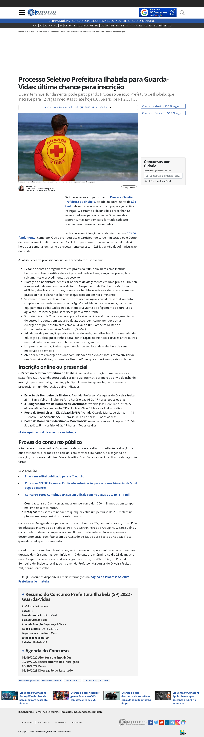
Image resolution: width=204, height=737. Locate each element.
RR (150, 25)
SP (160, 25)
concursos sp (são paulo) (96, 680)
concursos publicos (29, 680)
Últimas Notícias (59, 21)
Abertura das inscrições (46, 657)
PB (112, 25)
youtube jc (123, 21)
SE (165, 25)
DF (70, 25)
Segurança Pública (55, 624)
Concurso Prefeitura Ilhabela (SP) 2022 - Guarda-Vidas (76, 107)
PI (127, 25)
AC (40, 25)
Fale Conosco (44, 722)
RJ (131, 25)
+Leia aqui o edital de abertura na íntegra (47, 432)
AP (50, 25)
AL (45, 25)
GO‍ (80, 25)
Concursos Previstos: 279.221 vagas (162, 113)
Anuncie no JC (61, 722)
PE (122, 25)
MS (97, 25)
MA (86, 25)
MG (102, 25)
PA (107, 25)
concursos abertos (51, 680)
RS (140, 25)
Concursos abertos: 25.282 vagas (160, 106)
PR (117, 25)
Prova (34, 666)
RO (145, 25)
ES (75, 25)
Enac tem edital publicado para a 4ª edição (54, 476)
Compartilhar (129, 187)
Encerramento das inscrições (50, 662)
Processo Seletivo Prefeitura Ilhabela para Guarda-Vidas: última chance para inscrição (87, 31)
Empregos (107, 21)
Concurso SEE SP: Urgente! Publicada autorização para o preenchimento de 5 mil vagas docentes (81, 485)
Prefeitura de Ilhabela (35, 606)
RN (135, 25)
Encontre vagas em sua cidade (157, 170)
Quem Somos (27, 722)
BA (60, 25)
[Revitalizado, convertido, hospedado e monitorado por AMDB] (183, 732)
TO (169, 25)
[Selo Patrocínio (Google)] (158, 12)
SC (155, 25)
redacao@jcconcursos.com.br (40, 188)
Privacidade (77, 722)
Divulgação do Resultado (47, 670)
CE (65, 25)
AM (55, 25)
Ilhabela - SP (40, 642)
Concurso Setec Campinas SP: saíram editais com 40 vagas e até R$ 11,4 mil (77, 495)
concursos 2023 (72, 680)
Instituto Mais (48, 633)
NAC (35, 25)
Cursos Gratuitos (143, 21)
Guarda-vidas (39, 619)
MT (91, 25)
